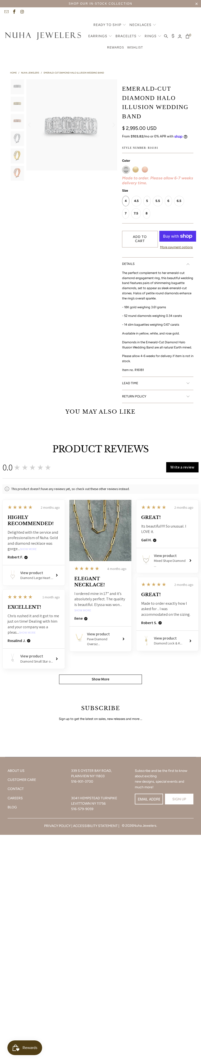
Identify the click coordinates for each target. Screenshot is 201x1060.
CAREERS (15, 798)
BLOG (12, 807)
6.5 (179, 201)
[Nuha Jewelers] (43, 36)
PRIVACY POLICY (57, 826)
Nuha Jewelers (144, 826)
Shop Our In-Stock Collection (100, 3)
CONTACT (16, 789)
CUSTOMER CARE (22, 780)
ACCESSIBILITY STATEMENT (95, 826)
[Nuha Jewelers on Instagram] (22, 12)
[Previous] (30, 124)
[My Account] (180, 36)
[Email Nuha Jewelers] (6, 12)
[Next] (113, 124)
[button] (109, 25)
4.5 (136, 201)
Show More (28, 549)
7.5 (136, 213)
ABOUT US (16, 771)
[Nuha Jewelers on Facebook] (14, 12)
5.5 (157, 201)
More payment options (176, 247)
